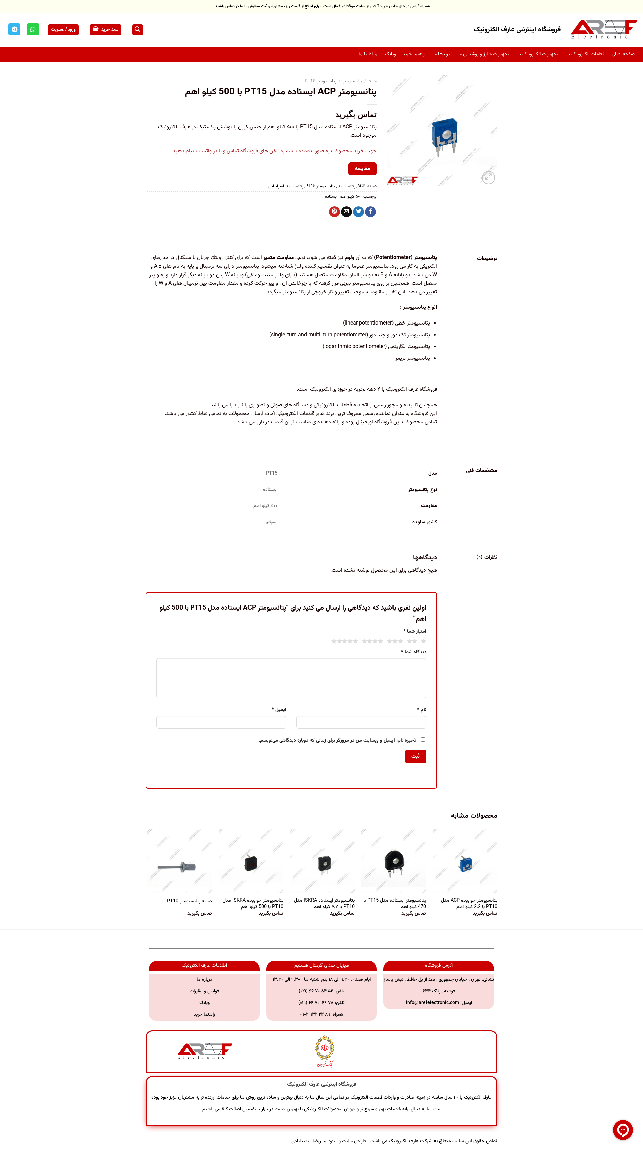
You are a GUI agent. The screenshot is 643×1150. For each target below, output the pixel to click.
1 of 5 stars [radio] (424, 641)
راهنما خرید (414, 54)
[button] (137, 29)
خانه (373, 81)
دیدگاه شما (413, 652)
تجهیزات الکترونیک (540, 54)
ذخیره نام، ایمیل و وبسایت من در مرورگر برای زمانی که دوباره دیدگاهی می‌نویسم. (337, 740)
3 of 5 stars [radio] (396, 641)
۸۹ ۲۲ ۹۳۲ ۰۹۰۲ (315, 1014)
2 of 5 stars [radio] (413, 641)
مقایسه (362, 169)
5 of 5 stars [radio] (345, 641)
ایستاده (331, 196)
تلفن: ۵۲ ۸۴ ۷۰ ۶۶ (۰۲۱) (321, 991)
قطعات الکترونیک (588, 54)
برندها (444, 54)
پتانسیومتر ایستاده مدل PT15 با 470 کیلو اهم (394, 903)
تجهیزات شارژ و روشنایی (486, 54)
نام (421, 710)
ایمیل (279, 710)
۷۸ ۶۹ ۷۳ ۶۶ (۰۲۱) (315, 1003)
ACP (361, 186)
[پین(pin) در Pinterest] (334, 212)
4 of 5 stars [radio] (373, 641)
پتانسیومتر (352, 81)
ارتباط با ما (368, 54)
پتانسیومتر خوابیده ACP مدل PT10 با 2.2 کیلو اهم (469, 903)
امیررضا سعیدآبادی (309, 1141)
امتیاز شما (414, 631)
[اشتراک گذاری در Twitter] (358, 212)
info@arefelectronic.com (432, 1003)
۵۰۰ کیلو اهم (350, 196)
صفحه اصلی (623, 54)
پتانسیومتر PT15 (320, 81)
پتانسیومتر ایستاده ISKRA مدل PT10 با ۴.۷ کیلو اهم (324, 903)
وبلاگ (390, 54)
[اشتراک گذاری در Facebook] (370, 212)
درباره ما (204, 979)
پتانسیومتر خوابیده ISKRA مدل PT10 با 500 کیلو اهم (253, 903)
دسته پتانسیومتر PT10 (189, 901)
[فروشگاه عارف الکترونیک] (604, 30)
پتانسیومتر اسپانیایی (285, 186)
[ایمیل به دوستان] (346, 212)
